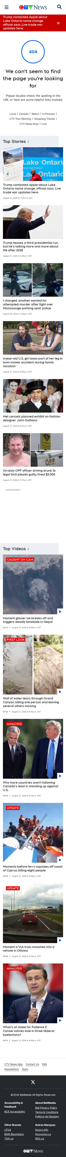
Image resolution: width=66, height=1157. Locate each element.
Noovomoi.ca (43, 1134)
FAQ (44, 1064)
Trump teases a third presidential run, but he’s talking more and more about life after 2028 (31, 246)
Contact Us (32, 1064)
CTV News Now (29, 123)
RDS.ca (39, 1138)
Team (25, 1069)
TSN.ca (8, 1138)
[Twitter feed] (33, 1082)
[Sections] (6, 7)
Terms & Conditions (46, 1112)
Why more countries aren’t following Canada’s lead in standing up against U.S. (30, 786)
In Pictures (48, 113)
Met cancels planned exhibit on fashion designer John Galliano (31, 418)
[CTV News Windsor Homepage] (33, 7)
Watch (35, 113)
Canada (23, 113)
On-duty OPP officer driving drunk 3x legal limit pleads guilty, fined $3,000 (29, 472)
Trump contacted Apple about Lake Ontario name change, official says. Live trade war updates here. (32, 188)
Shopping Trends (44, 118)
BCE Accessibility (14, 1111)
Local (13, 113)
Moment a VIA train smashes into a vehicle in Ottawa (28, 949)
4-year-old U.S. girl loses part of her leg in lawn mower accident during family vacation (33, 362)
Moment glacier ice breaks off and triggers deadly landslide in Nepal (28, 620)
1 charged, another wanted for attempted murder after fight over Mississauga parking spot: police (28, 304)
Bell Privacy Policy (46, 1107)
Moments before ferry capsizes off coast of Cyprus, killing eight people (33, 868)
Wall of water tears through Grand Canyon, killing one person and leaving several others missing (31, 702)
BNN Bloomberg (14, 1134)
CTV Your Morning (20, 118)
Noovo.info (41, 1129)
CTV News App (13, 1064)
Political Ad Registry (47, 1116)
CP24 (7, 1129)
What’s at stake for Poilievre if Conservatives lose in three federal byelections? (28, 1031)
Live (44, 123)
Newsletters (11, 1069)
